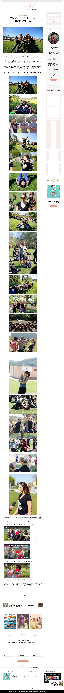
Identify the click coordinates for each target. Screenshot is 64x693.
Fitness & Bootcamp (22, 15)
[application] (52, 678)
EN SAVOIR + (53, 79)
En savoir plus (54, 691)
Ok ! (49, 691)
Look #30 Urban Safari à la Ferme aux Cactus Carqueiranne (54, 684)
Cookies (36, 688)
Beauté (23, 6)
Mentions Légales (31, 688)
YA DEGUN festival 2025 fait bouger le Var (53, 181)
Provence (53, 6)
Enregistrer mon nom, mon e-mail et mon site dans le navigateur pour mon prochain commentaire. (23, 657)
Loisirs (46, 6)
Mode (18, 6)
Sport (41, 6)
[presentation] (6, 623)
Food (13, 6)
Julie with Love (21, 23)
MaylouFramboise (36, 68)
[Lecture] (44, 681)
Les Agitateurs (46, 688)
